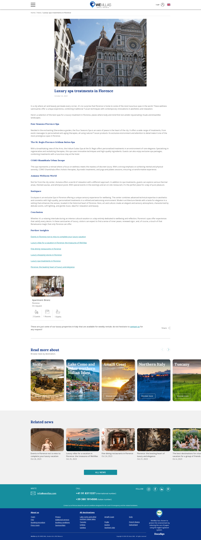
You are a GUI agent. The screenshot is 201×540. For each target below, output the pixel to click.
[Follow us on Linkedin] (162, 489)
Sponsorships (60, 525)
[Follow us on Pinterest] (168, 489)
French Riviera (134, 522)
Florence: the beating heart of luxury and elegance (53, 267)
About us (35, 512)
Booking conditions (62, 522)
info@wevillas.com (46, 493)
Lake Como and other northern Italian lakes (88, 518)
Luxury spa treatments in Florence (46, 261)
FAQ (32, 520)
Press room (35, 525)
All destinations (87, 512)
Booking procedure (38, 522)
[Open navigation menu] (33, 4)
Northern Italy (109, 527)
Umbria (82, 525)
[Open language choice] (168, 4)
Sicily (131, 517)
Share (164, 328)
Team (33, 517)
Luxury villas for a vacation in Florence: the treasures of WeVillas (59, 242)
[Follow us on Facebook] (155, 489)
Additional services (62, 520)
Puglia (106, 522)
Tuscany (83, 522)
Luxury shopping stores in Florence (46, 255)
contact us (135, 326)
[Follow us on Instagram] (149, 489)
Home (33, 13)
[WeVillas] (100, 4)
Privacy (58, 517)
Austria (107, 525)
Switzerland (133, 525)
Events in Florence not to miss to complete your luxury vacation (58, 236)
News (39, 13)
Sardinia (83, 527)
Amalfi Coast (109, 517)
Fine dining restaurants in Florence (46, 249)
